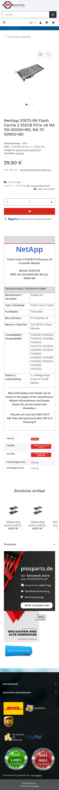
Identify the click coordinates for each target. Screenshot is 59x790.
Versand (38, 775)
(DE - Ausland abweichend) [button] (38, 185)
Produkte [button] (10, 544)
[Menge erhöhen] (51, 202)
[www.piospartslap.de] (14, 5)
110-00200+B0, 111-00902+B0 (41, 455)
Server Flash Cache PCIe (28, 149)
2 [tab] (30, 105)
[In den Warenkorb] (6, 45)
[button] (41, 23)
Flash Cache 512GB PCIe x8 (41, 446)
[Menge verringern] (7, 202)
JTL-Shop (35, 786)
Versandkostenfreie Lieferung (35, 169)
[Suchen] (52, 14)
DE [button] (31, 22)
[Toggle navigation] (4, 21)
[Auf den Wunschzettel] (48, 54)
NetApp (35, 439)
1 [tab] (26, 105)
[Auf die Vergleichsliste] (40, 54)
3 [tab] (33, 105)
